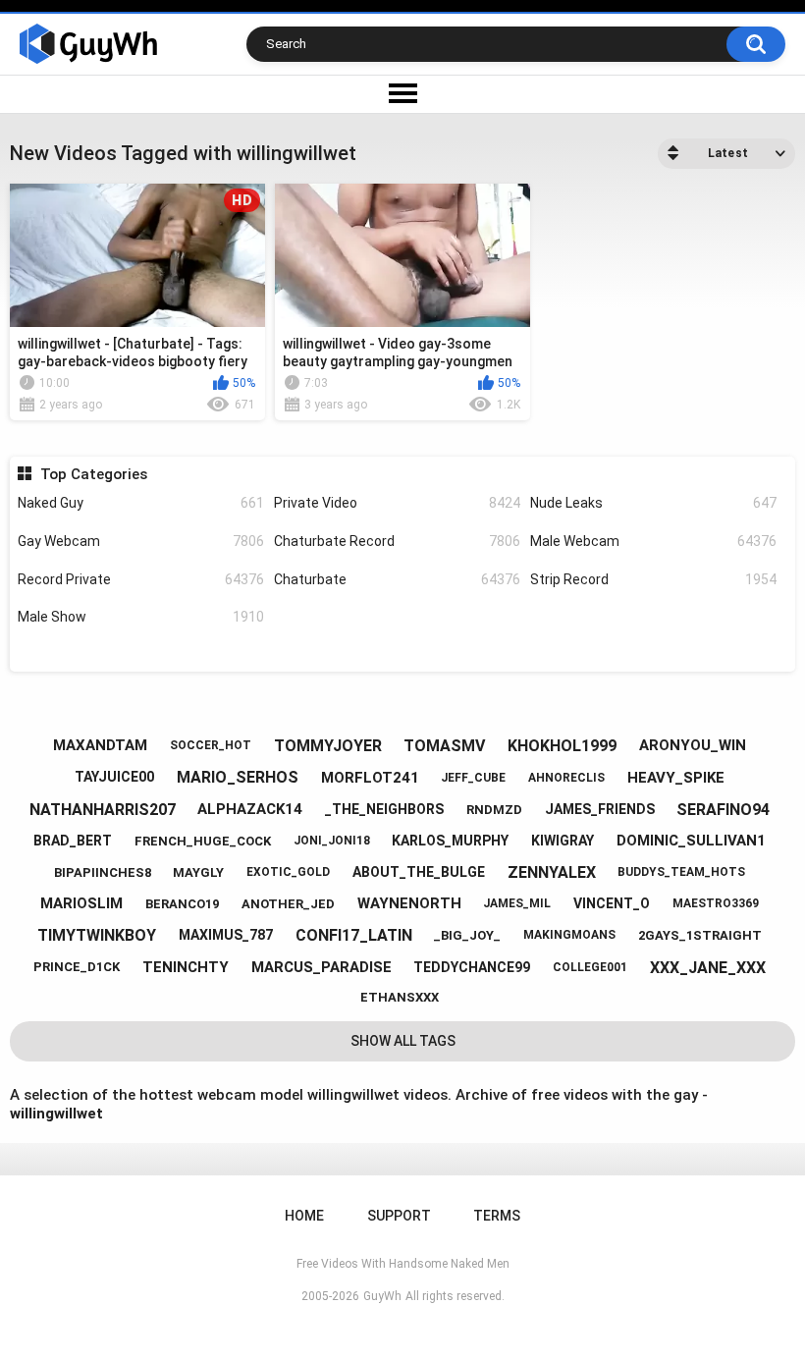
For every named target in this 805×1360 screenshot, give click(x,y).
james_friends (600, 809)
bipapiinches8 (102, 872)
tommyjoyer (328, 745)
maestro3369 (715, 903)
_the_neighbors (384, 809)
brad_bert (72, 840)
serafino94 (723, 809)
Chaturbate (397, 579)
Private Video (397, 503)
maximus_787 (226, 935)
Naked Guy (141, 503)
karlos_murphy (450, 840)
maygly (198, 872)
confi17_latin (353, 935)
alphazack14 (249, 809)
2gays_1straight (700, 935)
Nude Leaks (653, 503)
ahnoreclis (566, 778)
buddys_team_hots (681, 872)
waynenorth (409, 903)
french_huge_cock (202, 841)
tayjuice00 (114, 777)
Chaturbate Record (397, 541)
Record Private (141, 579)
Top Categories (93, 474)
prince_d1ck (76, 966)
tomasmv (444, 745)
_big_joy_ (467, 935)
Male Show (141, 617)
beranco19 (182, 904)
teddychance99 (471, 967)
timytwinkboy (96, 935)
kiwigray (562, 840)
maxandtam (100, 745)
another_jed (288, 904)
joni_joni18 (332, 840)
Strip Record (653, 579)
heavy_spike (675, 778)
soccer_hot (210, 745)
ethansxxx (399, 997)
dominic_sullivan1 (691, 840)
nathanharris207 (102, 809)
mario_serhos (237, 777)
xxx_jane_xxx (708, 967)
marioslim (81, 903)
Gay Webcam (141, 541)
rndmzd (494, 809)
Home (304, 1216)
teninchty (185, 967)
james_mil (517, 903)
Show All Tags (403, 1041)
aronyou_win (692, 745)
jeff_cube (473, 778)
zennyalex (552, 872)
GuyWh (382, 1296)
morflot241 (370, 778)
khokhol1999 (562, 745)
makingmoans (569, 935)
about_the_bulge (418, 872)
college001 (590, 967)
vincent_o (611, 903)
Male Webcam (653, 541)
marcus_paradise (321, 967)
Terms (496, 1216)
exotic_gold (288, 872)
